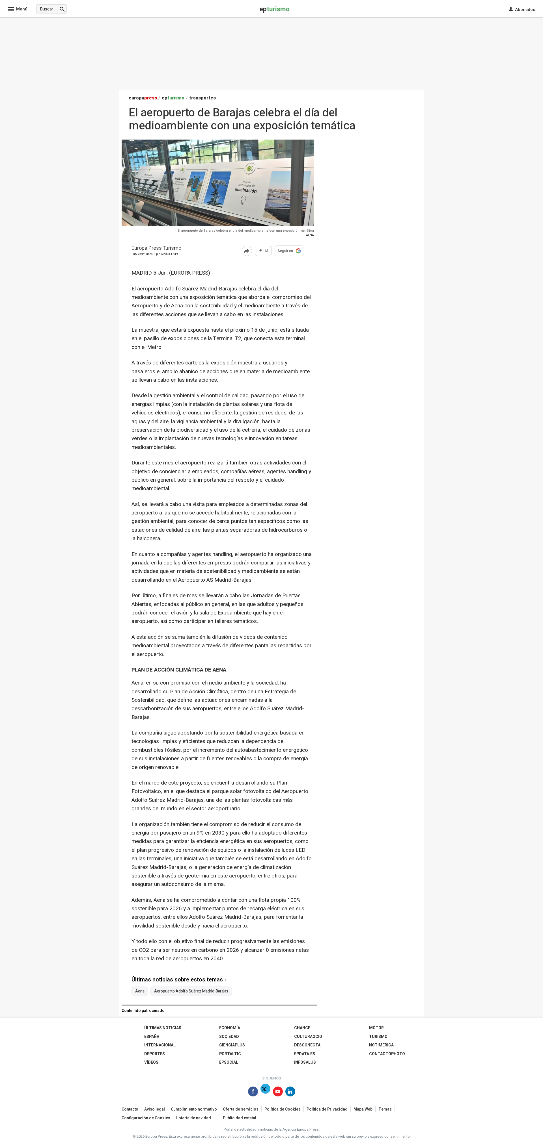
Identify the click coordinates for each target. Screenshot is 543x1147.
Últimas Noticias (162, 1028)
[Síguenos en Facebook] (253, 1092)
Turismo (378, 1037)
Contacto (130, 1109)
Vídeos (151, 1062)
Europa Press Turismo (156, 248)
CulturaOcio (308, 1037)
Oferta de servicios (240, 1109)
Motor (376, 1028)
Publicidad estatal (239, 1118)
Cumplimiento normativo (194, 1109)
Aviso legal (154, 1109)
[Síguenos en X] (265, 1092)
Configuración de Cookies (146, 1118)
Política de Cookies (282, 1109)
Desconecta (307, 1045)
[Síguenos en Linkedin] (290, 1092)
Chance (302, 1028)
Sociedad (229, 1037)
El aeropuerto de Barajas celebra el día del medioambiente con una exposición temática (246, 230)
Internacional (160, 1045)
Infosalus (305, 1062)
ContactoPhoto (387, 1054)
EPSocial (228, 1062)
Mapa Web (363, 1109)
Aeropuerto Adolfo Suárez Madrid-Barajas (191, 991)
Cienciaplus (232, 1045)
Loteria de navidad (193, 1118)
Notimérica (381, 1045)
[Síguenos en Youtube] (278, 1092)
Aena (140, 991)
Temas (385, 1109)
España (151, 1037)
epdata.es (304, 1054)
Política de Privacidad (327, 1109)
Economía (229, 1028)
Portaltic (230, 1054)
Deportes (154, 1054)
